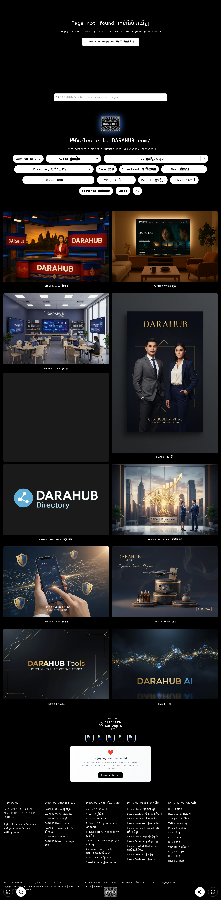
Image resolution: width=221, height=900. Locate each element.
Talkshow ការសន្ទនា (178, 823)
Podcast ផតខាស (177, 828)
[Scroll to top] (8, 892)
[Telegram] (131, 738)
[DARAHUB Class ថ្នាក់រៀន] (56, 377)
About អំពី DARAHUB (97, 809)
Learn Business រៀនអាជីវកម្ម (142, 859)
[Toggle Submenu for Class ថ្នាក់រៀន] (97, 158)
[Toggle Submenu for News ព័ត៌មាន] (203, 169)
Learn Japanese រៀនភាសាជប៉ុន (143, 823)
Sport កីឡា (174, 832)
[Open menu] (110, 892)
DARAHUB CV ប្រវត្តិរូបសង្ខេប (58, 814)
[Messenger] (110, 738)
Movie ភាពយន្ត (176, 861)
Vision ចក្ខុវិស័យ (95, 814)
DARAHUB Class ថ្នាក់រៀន (58, 809)
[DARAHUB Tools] (56, 669)
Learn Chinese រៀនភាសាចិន (142, 818)
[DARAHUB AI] (165, 669)
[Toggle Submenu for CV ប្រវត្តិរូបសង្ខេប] (204, 158)
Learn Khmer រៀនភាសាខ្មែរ (141, 809)
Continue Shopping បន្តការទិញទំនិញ (110, 41)
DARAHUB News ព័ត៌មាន (57, 823)
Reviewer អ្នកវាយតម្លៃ (179, 814)
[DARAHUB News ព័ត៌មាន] (56, 251)
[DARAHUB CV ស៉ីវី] (165, 377)
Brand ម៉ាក (174, 842)
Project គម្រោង (177, 851)
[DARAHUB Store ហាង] (165, 586)
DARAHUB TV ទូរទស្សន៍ (56, 818)
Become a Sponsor (110, 775)
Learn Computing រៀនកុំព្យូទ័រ (142, 836)
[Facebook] (100, 738)
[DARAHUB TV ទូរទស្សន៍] (165, 251)
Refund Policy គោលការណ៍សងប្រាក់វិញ (121, 883)
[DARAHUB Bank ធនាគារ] (56, 586)
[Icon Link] (110, 124)
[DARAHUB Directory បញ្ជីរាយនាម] (56, 504)
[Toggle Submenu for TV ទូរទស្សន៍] (131, 180)
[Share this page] (200, 892)
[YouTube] (89, 738)
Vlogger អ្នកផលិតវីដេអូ (180, 818)
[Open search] (21, 892)
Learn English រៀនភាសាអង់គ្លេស (144, 814)
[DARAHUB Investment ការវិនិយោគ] (165, 504)
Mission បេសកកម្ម (96, 818)
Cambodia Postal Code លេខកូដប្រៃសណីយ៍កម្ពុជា (26, 886)
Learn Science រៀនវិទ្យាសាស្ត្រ (143, 841)
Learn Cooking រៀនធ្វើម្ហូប (141, 854)
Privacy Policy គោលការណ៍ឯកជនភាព (82, 883)
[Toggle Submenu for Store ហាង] (90, 180)
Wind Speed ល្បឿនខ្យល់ (98, 857)
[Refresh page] (213, 892)
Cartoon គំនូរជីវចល (178, 846)
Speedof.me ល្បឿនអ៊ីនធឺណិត (101, 862)
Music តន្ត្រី (174, 856)
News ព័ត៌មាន (175, 809)
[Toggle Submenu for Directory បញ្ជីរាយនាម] (89, 169)
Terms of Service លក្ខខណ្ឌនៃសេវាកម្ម (160, 883)
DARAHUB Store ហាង (56, 836)
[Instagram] (121, 738)
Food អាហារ (174, 837)
